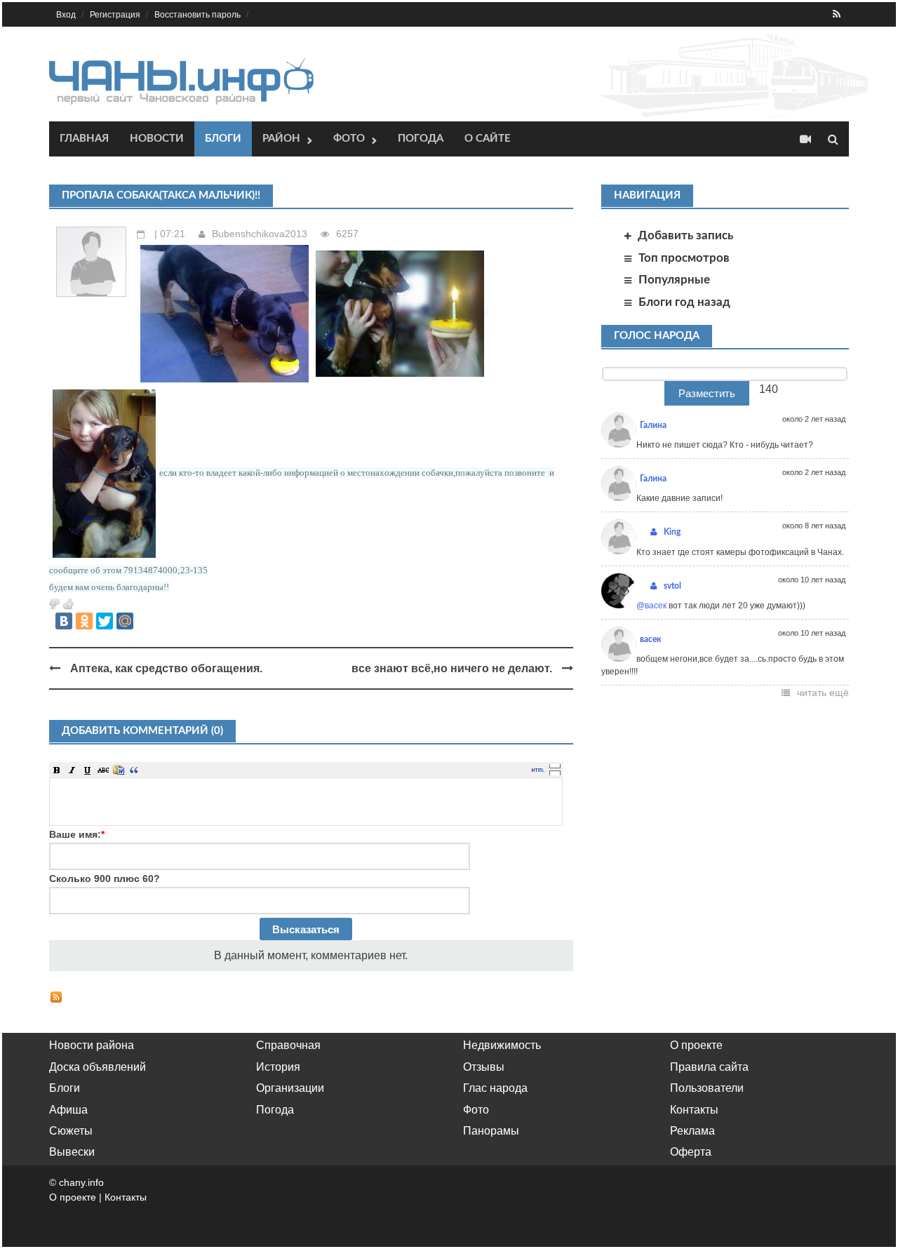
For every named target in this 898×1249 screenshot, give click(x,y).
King (672, 532)
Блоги (223, 138)
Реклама (692, 1131)
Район (281, 138)
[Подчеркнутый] (87, 769)
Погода (420, 138)
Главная (84, 138)
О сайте (487, 138)
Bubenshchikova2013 (259, 233)
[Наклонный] (72, 769)
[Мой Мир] (124, 621)
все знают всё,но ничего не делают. (451, 668)
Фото (349, 138)
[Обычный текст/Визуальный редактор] (538, 769)
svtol (672, 586)
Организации (290, 1088)
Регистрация (115, 15)
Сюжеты (71, 1131)
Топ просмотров (684, 258)
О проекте (696, 1045)
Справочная (288, 1045)
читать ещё (823, 692)
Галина (653, 425)
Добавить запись (685, 235)
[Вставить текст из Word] (118, 769)
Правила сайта (709, 1067)
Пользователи (707, 1088)
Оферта (690, 1152)
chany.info (81, 1182)
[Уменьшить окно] (555, 772)
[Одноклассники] (84, 621)
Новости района (91, 1045)
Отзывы (483, 1067)
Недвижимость (502, 1045)
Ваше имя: (77, 834)
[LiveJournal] (145, 621)
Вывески (72, 1152)
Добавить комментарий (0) (142, 731)
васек (651, 639)
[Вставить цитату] (134, 769)
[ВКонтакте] (63, 621)
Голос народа (656, 335)
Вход (66, 15)
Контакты (694, 1110)
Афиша (68, 1110)
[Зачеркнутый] (103, 769)
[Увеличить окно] (555, 765)
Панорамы (491, 1131)
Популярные (674, 280)
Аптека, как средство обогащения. (166, 668)
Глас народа (495, 1088)
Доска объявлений (97, 1067)
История (278, 1067)
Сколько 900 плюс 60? (104, 878)
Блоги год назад (684, 302)
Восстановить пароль (197, 15)
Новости (157, 138)
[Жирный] (57, 769)
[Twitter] (104, 621)
